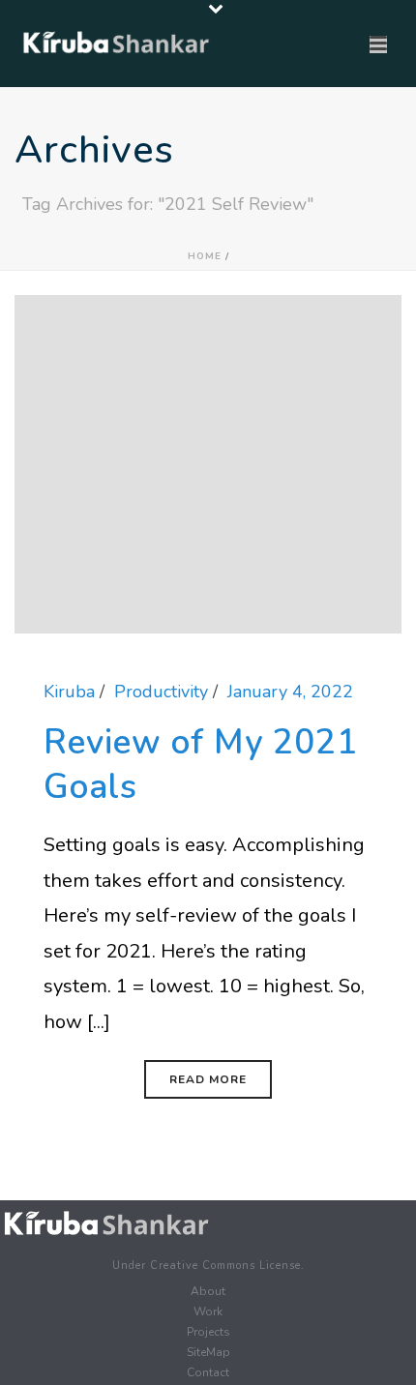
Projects (208, 1332)
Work (208, 1311)
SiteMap (208, 1352)
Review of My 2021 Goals (201, 765)
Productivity (161, 691)
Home (205, 256)
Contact (208, 1372)
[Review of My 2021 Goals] (208, 462)
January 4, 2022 (290, 691)
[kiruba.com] (106, 1224)
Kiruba (69, 691)
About (208, 1291)
